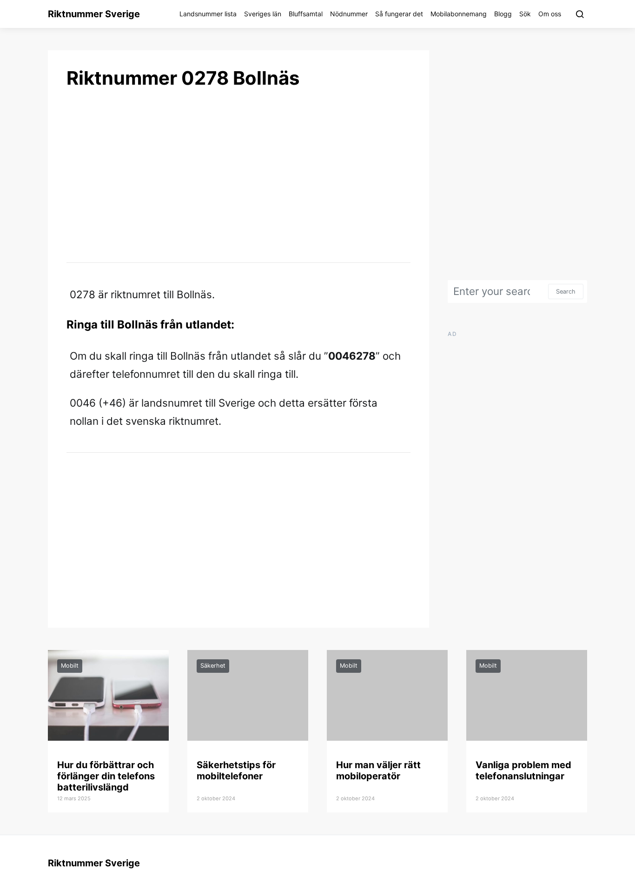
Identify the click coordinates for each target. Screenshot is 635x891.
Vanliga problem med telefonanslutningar (523, 770)
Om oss (549, 14)
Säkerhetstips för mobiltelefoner (236, 770)
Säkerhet (212, 665)
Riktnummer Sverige (94, 14)
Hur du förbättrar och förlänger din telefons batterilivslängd (106, 776)
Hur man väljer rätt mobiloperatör (378, 770)
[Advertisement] (238, 175)
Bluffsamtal (306, 14)
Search (565, 291)
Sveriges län (262, 14)
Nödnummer (349, 14)
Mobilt (70, 665)
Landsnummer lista (208, 14)
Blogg (503, 14)
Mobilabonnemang (458, 14)
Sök (525, 14)
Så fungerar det (399, 14)
